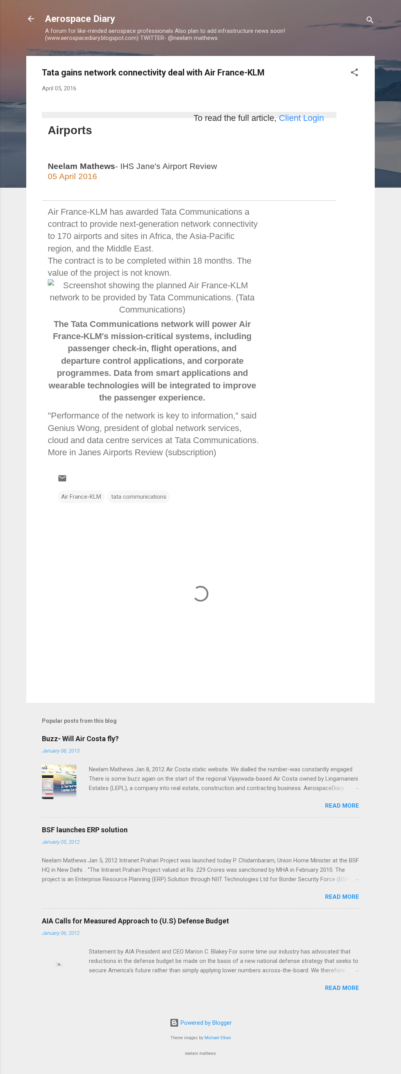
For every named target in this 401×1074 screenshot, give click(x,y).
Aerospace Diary (80, 18)
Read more (342, 805)
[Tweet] (86, 190)
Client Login (301, 118)
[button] (354, 74)
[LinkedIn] (60, 190)
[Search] (370, 21)
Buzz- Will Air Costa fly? (80, 739)
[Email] (114, 190)
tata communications (138, 496)
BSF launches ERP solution (85, 830)
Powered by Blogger (205, 1022)
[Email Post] (62, 481)
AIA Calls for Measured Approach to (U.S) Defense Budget (135, 921)
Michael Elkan (217, 1037)
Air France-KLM (81, 496)
